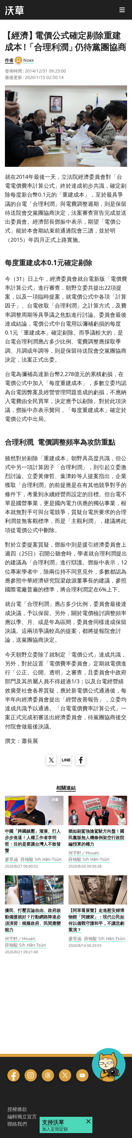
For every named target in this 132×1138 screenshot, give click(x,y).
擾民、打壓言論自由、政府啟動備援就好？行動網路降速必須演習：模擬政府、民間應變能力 (33, 919)
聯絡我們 (17, 1123)
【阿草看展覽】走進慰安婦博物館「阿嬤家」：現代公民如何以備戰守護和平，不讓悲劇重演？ (96, 919)
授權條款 (17, 1109)
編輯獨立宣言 (22, 1116)
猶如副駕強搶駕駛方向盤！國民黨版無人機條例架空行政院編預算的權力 (96, 837)
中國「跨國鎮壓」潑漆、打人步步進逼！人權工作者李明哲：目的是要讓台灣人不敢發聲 (33, 840)
